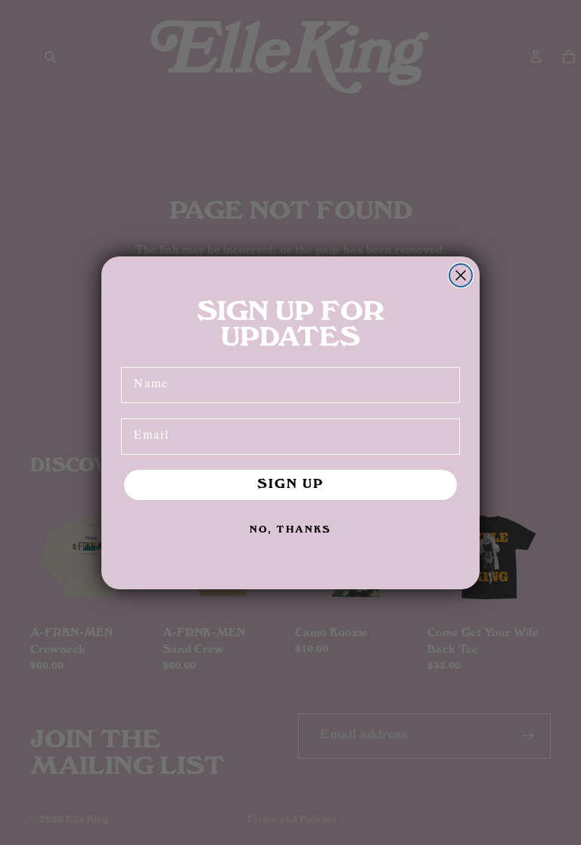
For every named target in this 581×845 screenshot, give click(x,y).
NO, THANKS (290, 530)
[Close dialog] (460, 275)
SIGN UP (290, 485)
